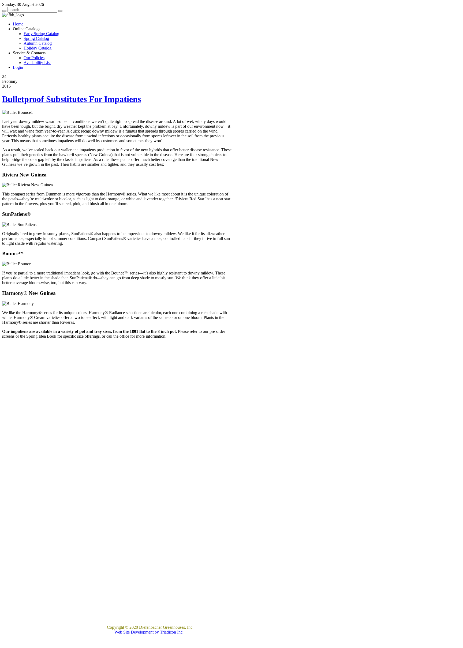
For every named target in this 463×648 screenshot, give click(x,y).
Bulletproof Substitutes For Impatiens (71, 99)
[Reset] (60, 11)
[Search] (4, 11)
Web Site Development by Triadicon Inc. (149, 632)
